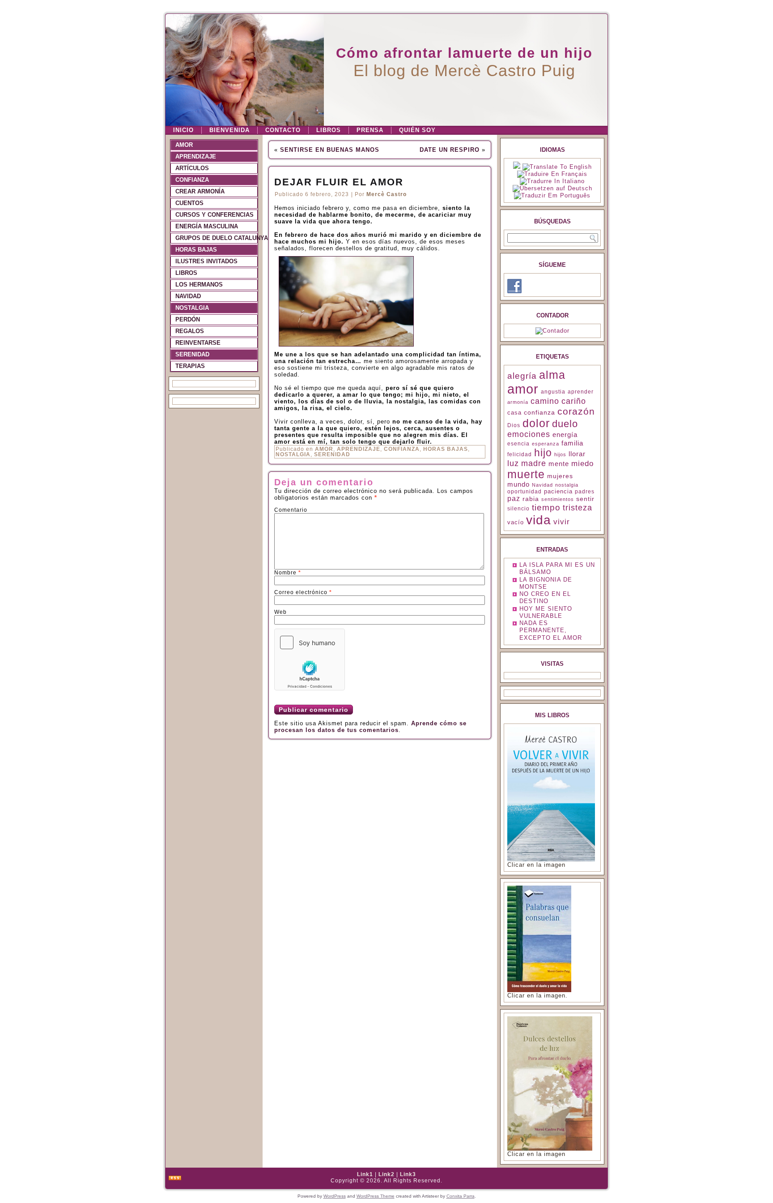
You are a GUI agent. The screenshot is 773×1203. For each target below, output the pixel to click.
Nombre (287, 572)
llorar (577, 454)
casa (514, 412)
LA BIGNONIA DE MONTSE (545, 583)
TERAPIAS (190, 366)
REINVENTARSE (198, 342)
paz (513, 498)
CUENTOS (189, 203)
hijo (543, 452)
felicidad (519, 454)
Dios (513, 425)
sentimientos (557, 499)
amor (523, 388)
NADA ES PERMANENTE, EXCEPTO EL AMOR (550, 630)
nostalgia (566, 485)
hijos (560, 454)
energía (565, 434)
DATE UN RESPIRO (450, 149)
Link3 (408, 1174)
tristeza (577, 507)
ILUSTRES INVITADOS (206, 261)
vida (538, 520)
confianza (539, 412)
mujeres (560, 475)
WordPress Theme (376, 1196)
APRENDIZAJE (195, 156)
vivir (561, 522)
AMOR (184, 144)
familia (572, 443)
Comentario (290, 510)
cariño (573, 401)
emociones (528, 434)
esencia (518, 443)
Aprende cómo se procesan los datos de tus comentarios (370, 726)
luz (513, 463)
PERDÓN (187, 319)
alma (552, 374)
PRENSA (370, 130)
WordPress (334, 1196)
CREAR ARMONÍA (200, 191)
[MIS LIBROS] (551, 859)
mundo (518, 484)
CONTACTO (283, 130)
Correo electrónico (303, 592)
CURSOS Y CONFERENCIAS (214, 214)
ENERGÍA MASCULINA (206, 226)
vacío (515, 522)
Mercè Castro (386, 194)
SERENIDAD (192, 354)
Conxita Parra (460, 1196)
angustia (553, 391)
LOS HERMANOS (199, 284)
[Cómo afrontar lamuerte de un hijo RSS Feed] (175, 1178)
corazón (576, 411)
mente (558, 463)
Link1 (365, 1174)
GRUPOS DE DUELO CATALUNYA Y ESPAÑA (216, 238)
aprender (581, 391)
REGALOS (189, 331)
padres (585, 491)
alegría (522, 376)
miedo (582, 463)
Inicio (183, 130)
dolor (536, 423)
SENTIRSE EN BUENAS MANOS (329, 149)
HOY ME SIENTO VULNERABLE (545, 612)
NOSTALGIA (192, 307)
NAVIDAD (188, 296)
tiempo (546, 507)
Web (280, 612)
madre (533, 463)
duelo (565, 423)
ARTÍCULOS (192, 168)
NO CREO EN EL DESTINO (545, 597)
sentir (585, 498)
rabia (530, 498)
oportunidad (524, 491)
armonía (517, 402)
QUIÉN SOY (417, 130)
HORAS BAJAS (196, 249)
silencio (518, 508)
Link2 (386, 1174)
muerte (526, 474)
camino (545, 401)
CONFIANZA (192, 179)
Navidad (542, 485)
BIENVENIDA (229, 130)
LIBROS (328, 130)
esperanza (545, 443)
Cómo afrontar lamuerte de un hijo (464, 53)
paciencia (558, 491)
